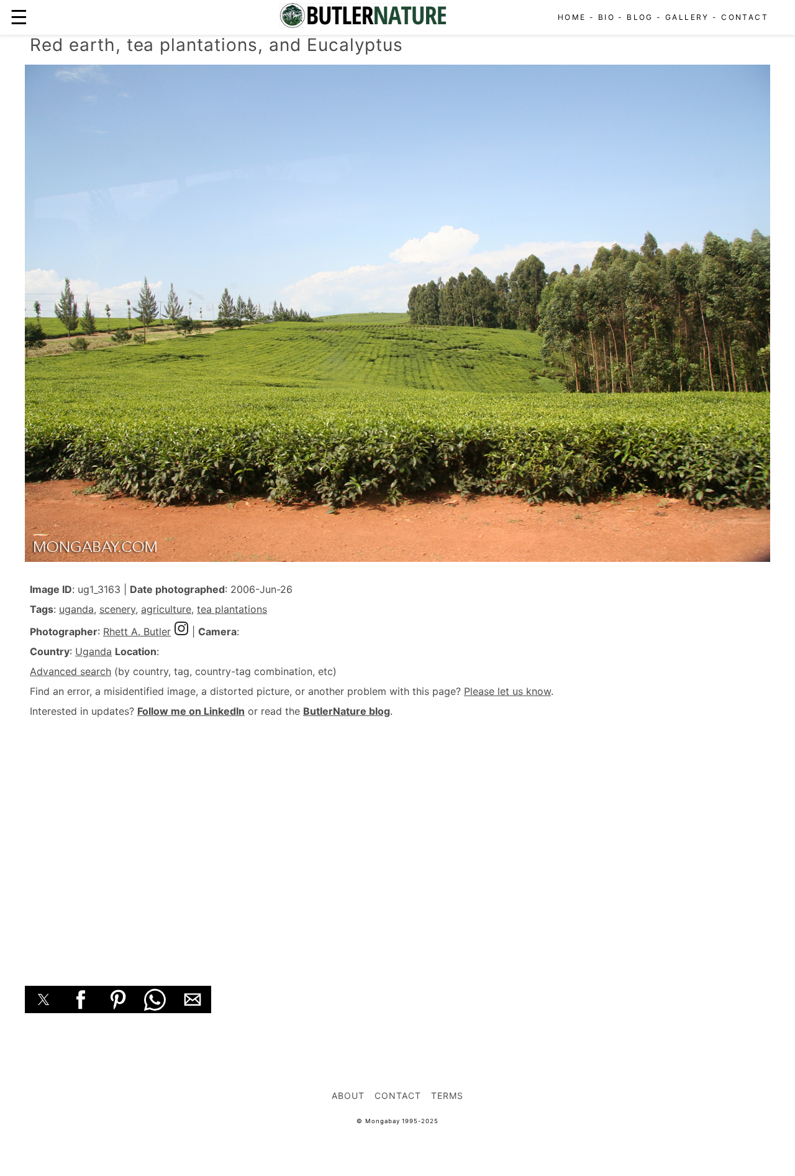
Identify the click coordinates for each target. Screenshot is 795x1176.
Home (572, 17)
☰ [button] (19, 17)
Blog (640, 17)
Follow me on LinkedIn (191, 711)
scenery (117, 609)
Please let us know (507, 691)
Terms (447, 1095)
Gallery (687, 17)
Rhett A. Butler (137, 631)
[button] (43, 999)
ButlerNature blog (346, 711)
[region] (397, 837)
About (348, 1095)
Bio (606, 17)
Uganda (93, 651)
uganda (76, 609)
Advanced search (70, 671)
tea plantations (232, 609)
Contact (744, 17)
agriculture (166, 609)
